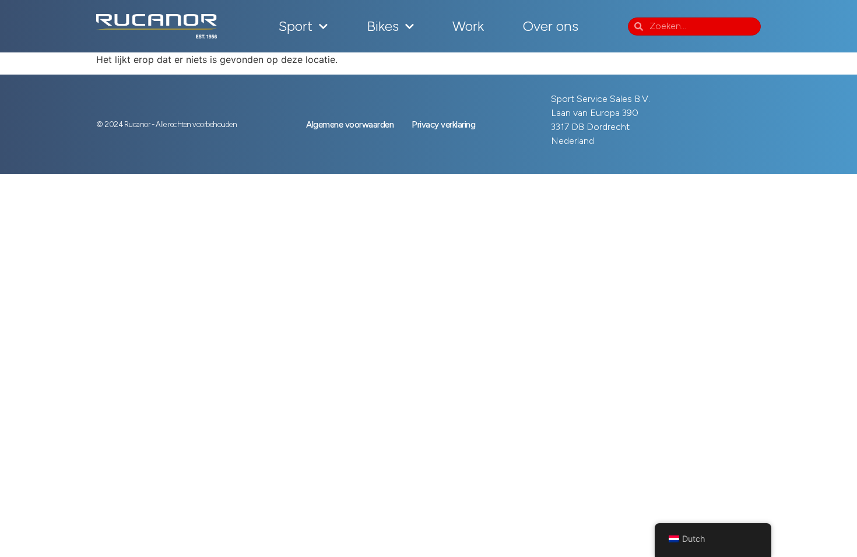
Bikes (383, 25)
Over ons (550, 25)
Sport (295, 25)
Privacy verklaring (443, 124)
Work (468, 25)
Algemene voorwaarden (350, 124)
